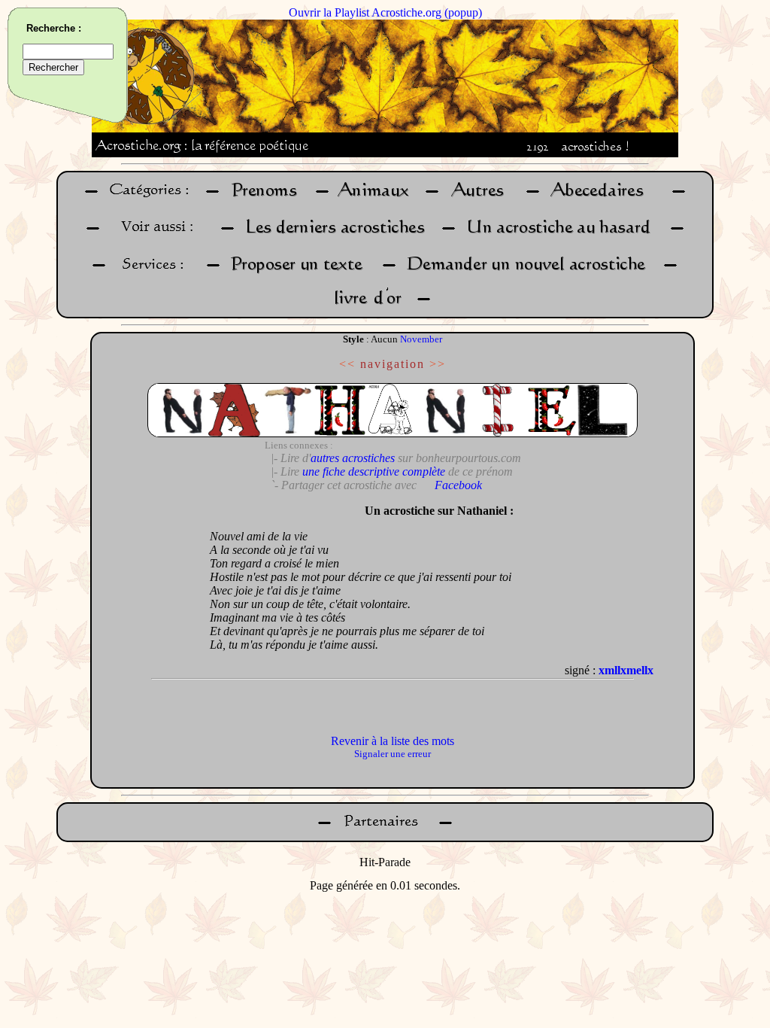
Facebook (458, 485)
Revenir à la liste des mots (392, 741)
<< (347, 363)
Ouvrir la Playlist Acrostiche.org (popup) (385, 12)
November (421, 339)
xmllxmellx (626, 670)
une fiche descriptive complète (373, 471)
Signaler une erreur (392, 753)
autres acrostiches (353, 458)
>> (437, 363)
